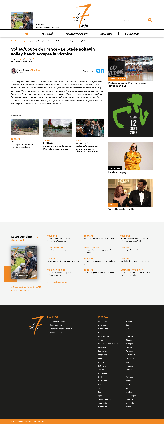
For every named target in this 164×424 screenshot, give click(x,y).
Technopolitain (76, 33)
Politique (129, 377)
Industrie (129, 362)
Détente (129, 340)
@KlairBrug (35, 70)
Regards (106, 33)
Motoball (129, 369)
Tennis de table (104, 399)
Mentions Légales (57, 332)
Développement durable (108, 343)
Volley (33, 59)
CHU (127, 328)
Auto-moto (102, 325)
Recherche (102, 380)
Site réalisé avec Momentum (61, 328)
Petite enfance (104, 377)
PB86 (128, 373)
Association (130, 321)
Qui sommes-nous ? (57, 321)
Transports (102, 403)
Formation (130, 358)
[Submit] (150, 20)
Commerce (130, 332)
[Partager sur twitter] (97, 71)
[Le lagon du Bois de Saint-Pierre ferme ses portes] (57, 128)
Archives (55, 27)
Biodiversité (103, 328)
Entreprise (102, 351)
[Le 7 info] (82, 15)
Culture (101, 340)
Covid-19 (27, 59)
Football (101, 358)
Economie (132, 33)
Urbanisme (102, 406)
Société (101, 392)
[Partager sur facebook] (102, 71)
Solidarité (130, 392)
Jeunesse (129, 366)
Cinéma (101, 332)
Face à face (102, 354)
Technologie (131, 395)
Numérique (102, 373)
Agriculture (102, 321)
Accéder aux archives (21, 291)
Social (128, 388)
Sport (33, 41)
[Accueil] (26, 33)
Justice (101, 369)
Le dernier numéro (42, 27)
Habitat (101, 362)
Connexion (40, 421)
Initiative (102, 366)
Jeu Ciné (47, 33)
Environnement (132, 351)
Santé (128, 384)
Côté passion (103, 336)
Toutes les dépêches (22, 41)
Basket (128, 325)
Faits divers (130, 354)
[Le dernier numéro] (23, 20)
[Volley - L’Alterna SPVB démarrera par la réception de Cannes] (90, 128)
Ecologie (129, 343)
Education (130, 347)
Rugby (100, 384)
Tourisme (15, 139)
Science (101, 388)
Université (130, 403)
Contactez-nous (56, 325)
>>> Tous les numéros (57, 281)
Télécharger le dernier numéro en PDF (27, 287)
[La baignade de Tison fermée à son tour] (25, 127)
